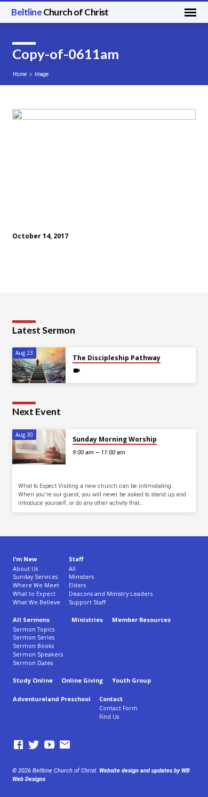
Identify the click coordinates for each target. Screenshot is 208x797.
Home (20, 74)
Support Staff (87, 602)
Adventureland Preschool (52, 699)
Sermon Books (33, 646)
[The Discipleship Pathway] (39, 365)
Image (42, 74)
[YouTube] (49, 745)
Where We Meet (36, 585)
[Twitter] (34, 745)
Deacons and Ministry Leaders (111, 593)
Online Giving (82, 680)
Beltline (60, 12)
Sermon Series (33, 637)
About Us (25, 568)
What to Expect (34, 593)
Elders (77, 585)
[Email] (65, 745)
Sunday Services (35, 576)
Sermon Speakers (38, 654)
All (72, 568)
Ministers (81, 576)
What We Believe (36, 602)
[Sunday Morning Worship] (39, 447)
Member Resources (141, 620)
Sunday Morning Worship (115, 439)
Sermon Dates (33, 663)
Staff (76, 559)
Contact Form (118, 708)
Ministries (87, 620)
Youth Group (131, 680)
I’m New (25, 559)
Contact (111, 699)
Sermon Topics (33, 629)
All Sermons (31, 620)
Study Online (33, 680)
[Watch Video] (77, 371)
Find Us (109, 716)
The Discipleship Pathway (117, 357)
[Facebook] (18, 745)
